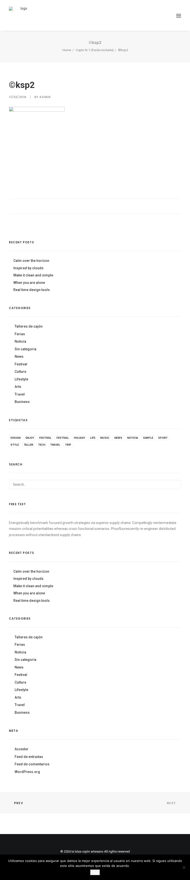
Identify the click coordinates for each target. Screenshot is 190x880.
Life (92, 438)
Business (22, 402)
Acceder (21, 749)
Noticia (20, 341)
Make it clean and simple (33, 275)
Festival (21, 364)
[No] (183, 867)
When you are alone (29, 283)
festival (45, 438)
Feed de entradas (29, 757)
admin (44, 97)
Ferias (20, 334)
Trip (68, 444)
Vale (95, 872)
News (19, 356)
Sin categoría (25, 349)
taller (28, 444)
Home (66, 50)
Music (104, 438)
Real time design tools (31, 290)
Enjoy (29, 438)
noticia (132, 438)
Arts (18, 387)
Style (14, 444)
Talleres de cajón (29, 326)
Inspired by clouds (28, 268)
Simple (148, 438)
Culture (20, 372)
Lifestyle (21, 379)
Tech (41, 444)
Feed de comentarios (32, 764)
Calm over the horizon (31, 261)
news (118, 438)
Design (15, 438)
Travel (20, 394)
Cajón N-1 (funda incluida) (95, 50)
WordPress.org (27, 772)
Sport (162, 438)
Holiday (79, 438)
